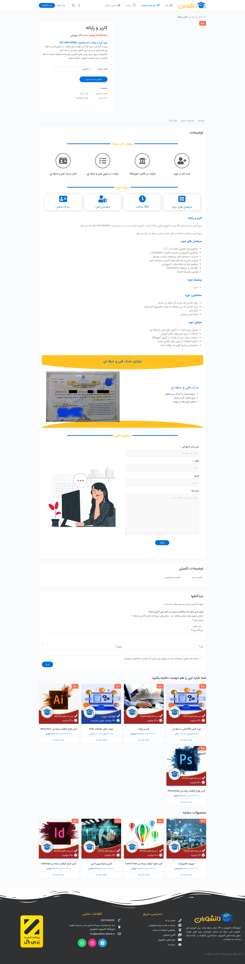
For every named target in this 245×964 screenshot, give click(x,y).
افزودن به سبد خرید (93, 79)
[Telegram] (102, 943)
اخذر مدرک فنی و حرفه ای (63, 174)
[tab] (201, 121)
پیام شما (195, 491)
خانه (204, 16)
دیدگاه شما (197, 630)
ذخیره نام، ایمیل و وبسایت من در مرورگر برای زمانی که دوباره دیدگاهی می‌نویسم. (161, 658)
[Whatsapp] (82, 943)
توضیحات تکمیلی (187, 120)
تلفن (196, 461)
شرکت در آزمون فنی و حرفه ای (103, 174)
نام (201, 647)
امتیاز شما (197, 620)
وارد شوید (61, 5)
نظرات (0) (173, 120)
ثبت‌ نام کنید (47, 5)
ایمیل (196, 476)
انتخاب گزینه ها (186, 740)
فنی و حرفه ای (195, 16)
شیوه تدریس (102, 69)
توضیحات (201, 120)
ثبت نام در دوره (182, 174)
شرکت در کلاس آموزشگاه (142, 174)
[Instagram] (92, 943)
